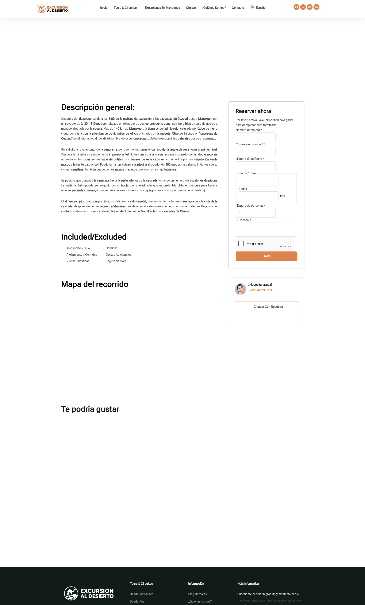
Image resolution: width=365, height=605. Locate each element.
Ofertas (191, 8)
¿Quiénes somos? (214, 8)
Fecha (243, 189)
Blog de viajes (197, 594)
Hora (282, 196)
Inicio (104, 8)
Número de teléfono (250, 159)
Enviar (266, 256)
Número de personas (251, 205)
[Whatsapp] (316, 7)
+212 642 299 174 (260, 290)
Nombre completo (249, 130)
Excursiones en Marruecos (162, 8)
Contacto (238, 8)
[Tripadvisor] (310, 7)
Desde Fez (137, 601)
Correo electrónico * (250, 144)
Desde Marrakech (141, 594)
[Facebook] (296, 7)
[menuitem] (259, 7)
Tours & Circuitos (125, 8)
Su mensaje (243, 220)
